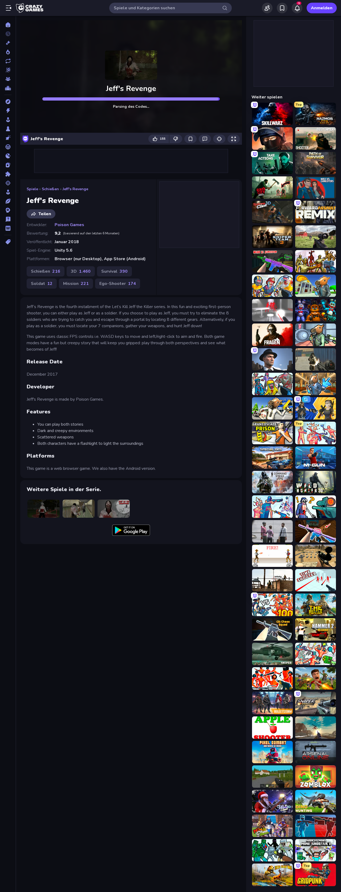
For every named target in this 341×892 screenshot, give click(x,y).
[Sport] (8, 201)
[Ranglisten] (8, 88)
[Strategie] (8, 210)
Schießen (50, 189)
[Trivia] (8, 219)
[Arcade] (8, 119)
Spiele (32, 189)
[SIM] (8, 192)
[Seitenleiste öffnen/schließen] (8, 8)
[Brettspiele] (8, 128)
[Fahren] (8, 146)
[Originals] (8, 69)
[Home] (8, 24)
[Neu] (8, 42)
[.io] (8, 155)
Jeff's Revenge (75, 189)
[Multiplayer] (8, 79)
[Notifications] (297, 8)
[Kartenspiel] (8, 164)
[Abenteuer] (8, 101)
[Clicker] (8, 137)
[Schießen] (8, 183)
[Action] (8, 110)
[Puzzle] (8, 174)
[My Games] (282, 8)
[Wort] (8, 228)
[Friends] (267, 8)
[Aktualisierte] (8, 60)
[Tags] (8, 241)
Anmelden (321, 8)
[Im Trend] (8, 51)
